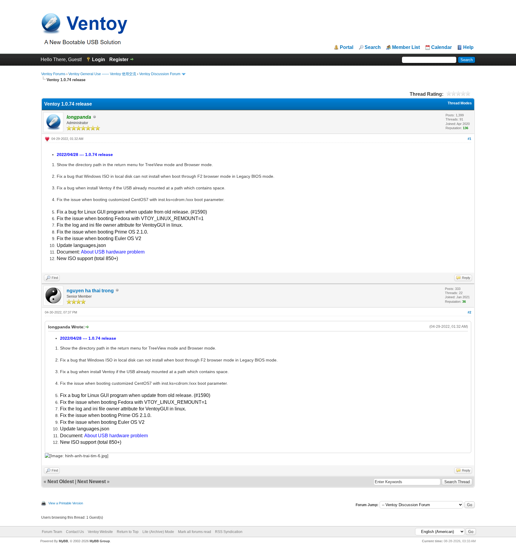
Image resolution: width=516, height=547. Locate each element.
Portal (346, 47)
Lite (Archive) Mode (158, 532)
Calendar (441, 47)
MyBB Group (100, 541)
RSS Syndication (228, 532)
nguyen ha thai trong (90, 290)
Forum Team (52, 532)
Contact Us (75, 532)
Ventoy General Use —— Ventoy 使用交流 (102, 74)
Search (373, 47)
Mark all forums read (194, 532)
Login (98, 59)
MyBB (63, 541)
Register (118, 59)
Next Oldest (60, 481)
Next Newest (91, 481)
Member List (406, 47)
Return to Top (128, 532)
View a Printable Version (65, 503)
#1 (469, 138)
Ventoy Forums (53, 74)
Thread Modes (460, 103)
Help (468, 47)
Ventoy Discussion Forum (159, 74)
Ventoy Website (100, 532)
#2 (469, 312)
